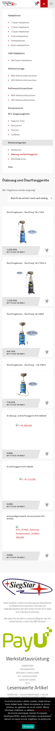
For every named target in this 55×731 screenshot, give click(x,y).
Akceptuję (28, 726)
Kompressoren (15, 108)
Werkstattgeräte (17, 142)
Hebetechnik (16, 149)
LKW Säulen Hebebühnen (21, 60)
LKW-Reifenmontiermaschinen (24, 80)
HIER (35, 621)
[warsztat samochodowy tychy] (9, 4)
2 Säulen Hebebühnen (20, 27)
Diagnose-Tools (18, 120)
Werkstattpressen (18, 158)
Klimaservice (16, 125)
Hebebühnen (14, 15)
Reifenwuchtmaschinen (20, 88)
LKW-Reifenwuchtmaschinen (23, 100)
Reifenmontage (16, 68)
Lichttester (15, 134)
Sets (10, 167)
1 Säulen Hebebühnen (20, 22)
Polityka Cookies (42, 710)
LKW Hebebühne (16, 53)
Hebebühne (12, 694)
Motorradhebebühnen (20, 45)
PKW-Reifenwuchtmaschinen (23, 95)
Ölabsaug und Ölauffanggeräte (24, 154)
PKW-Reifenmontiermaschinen (24, 75)
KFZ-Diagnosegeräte (19, 114)
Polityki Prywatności (27, 722)
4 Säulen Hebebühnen (20, 31)
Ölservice (15, 129)
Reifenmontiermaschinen (33, 697)
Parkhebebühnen (18, 40)
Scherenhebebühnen (19, 36)
